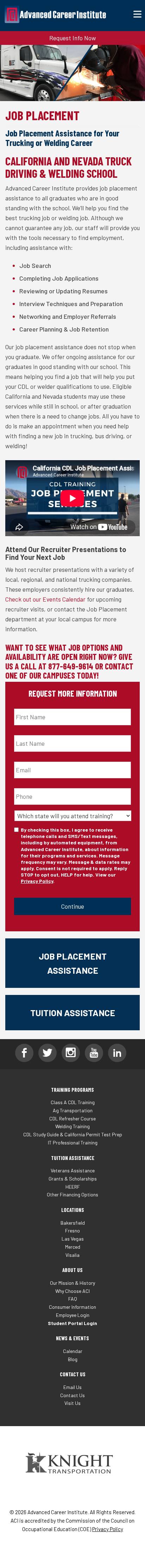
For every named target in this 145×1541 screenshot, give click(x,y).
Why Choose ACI (72, 1291)
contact (119, 666)
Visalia (72, 1255)
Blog (72, 1359)
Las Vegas (73, 1239)
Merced (72, 1247)
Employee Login (72, 1315)
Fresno (72, 1230)
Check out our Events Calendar (45, 599)
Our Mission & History (72, 1283)
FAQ (72, 1299)
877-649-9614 (70, 666)
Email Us (72, 1387)
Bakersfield (73, 1223)
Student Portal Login (72, 1323)
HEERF (72, 1187)
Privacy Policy (37, 881)
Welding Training (72, 1126)
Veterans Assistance (73, 1170)
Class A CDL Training (73, 1102)
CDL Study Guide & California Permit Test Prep (72, 1134)
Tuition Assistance (72, 1012)
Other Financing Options (72, 1194)
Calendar (72, 1351)
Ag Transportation (73, 1110)
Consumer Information (72, 1307)
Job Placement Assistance (73, 963)
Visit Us (72, 1403)
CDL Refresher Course (72, 1118)
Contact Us (72, 1395)
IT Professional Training (72, 1142)
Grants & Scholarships (73, 1179)
